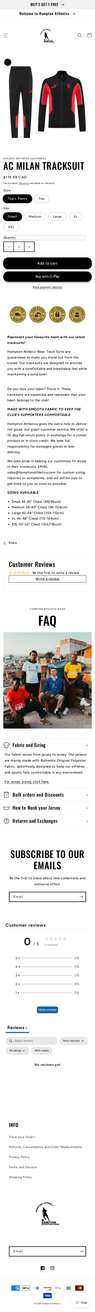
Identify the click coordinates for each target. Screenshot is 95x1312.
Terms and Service (23, 1167)
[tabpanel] (47, 1075)
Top (41, 199)
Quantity (10, 237)
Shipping (24, 183)
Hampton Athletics (51, 1303)
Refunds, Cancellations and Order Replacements (45, 1147)
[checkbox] (41, 1051)
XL (76, 216)
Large (57, 216)
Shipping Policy (20, 1177)
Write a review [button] (47, 579)
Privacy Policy (19, 1157)
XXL (11, 227)
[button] (5, 35)
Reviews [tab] (17, 1027)
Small (12, 216)
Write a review (47, 1009)
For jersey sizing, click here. (27, 782)
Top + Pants (17, 199)
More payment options (47, 287)
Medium (35, 216)
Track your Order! (22, 1137)
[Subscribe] (81, 897)
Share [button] (12, 543)
